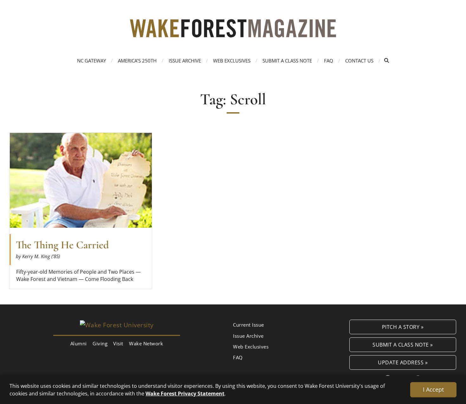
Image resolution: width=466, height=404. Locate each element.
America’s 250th (137, 60)
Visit (118, 343)
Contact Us (359, 60)
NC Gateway (91, 60)
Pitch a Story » (403, 326)
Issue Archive (185, 60)
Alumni (78, 343)
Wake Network (146, 343)
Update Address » (403, 362)
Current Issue (248, 325)
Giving (100, 343)
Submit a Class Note (287, 60)
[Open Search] (386, 60)
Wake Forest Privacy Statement (185, 393)
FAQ (328, 60)
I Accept (433, 389)
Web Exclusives (231, 60)
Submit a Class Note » (402, 344)
